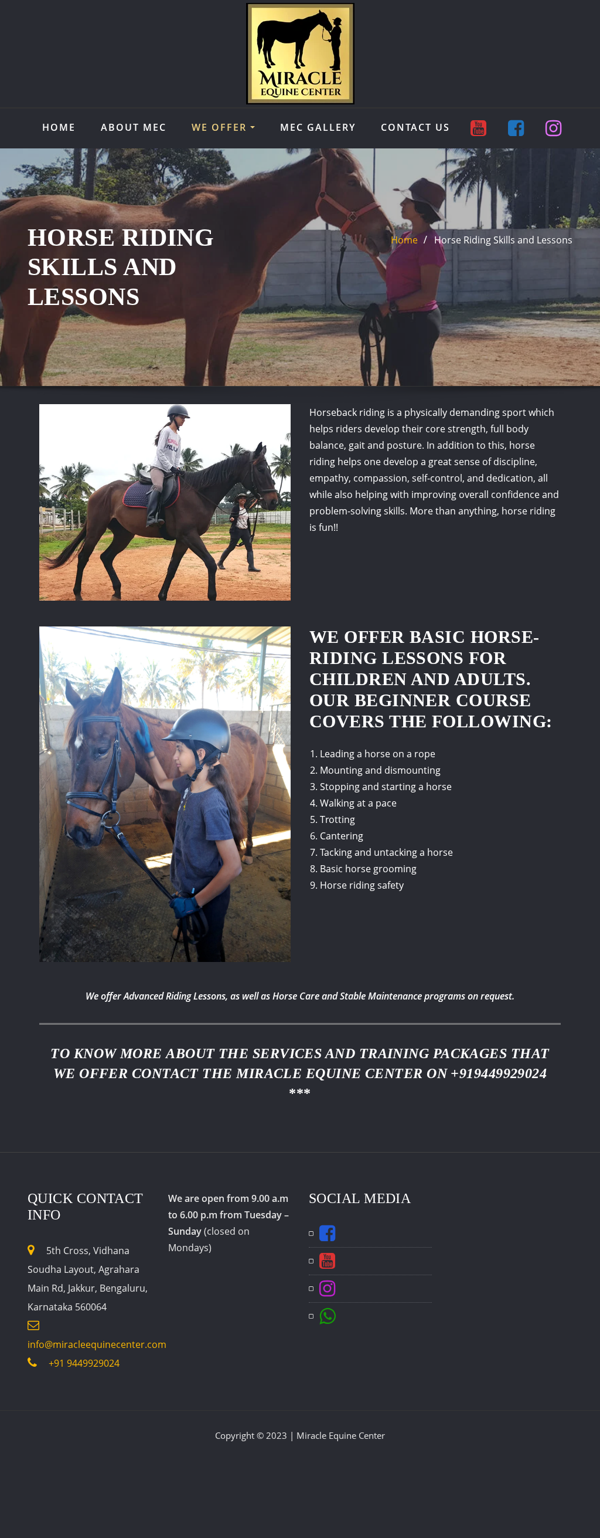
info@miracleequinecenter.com (97, 1344)
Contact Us (415, 127)
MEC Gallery (318, 127)
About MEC (133, 127)
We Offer (221, 127)
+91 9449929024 (83, 1363)
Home (59, 127)
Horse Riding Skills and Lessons (503, 239)
